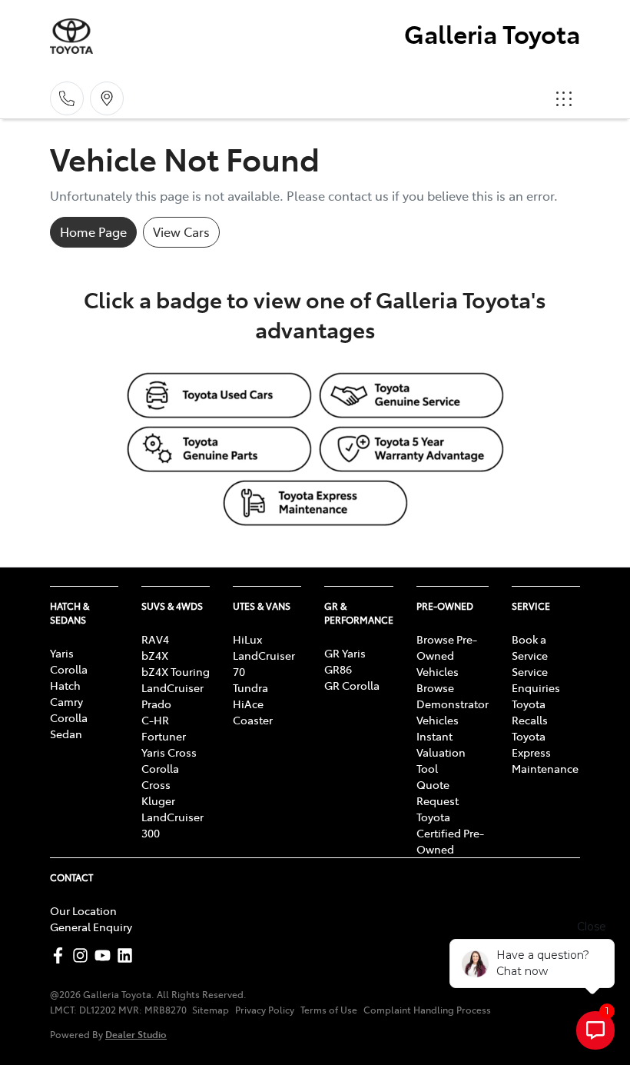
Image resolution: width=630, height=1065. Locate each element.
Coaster (253, 719)
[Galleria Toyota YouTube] (105, 955)
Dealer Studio (136, 1033)
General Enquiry (91, 926)
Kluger (158, 800)
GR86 (338, 669)
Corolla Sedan (69, 725)
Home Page (93, 231)
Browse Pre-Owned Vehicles (446, 655)
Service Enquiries (536, 679)
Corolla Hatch (69, 677)
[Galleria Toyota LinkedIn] (128, 955)
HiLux (247, 639)
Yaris (62, 653)
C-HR (155, 719)
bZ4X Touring (175, 671)
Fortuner (163, 736)
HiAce (248, 703)
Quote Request (437, 792)
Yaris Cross (169, 752)
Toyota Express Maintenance (545, 752)
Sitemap (210, 1009)
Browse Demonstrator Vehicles (452, 703)
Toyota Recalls (530, 711)
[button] (564, 98)
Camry (66, 701)
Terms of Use (328, 1009)
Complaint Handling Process (427, 1009)
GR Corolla (352, 685)
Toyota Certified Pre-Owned (450, 833)
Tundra (250, 687)
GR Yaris (345, 653)
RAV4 (155, 639)
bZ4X (154, 655)
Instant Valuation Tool (441, 752)
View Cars (181, 231)
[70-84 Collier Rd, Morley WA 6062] (106, 98)
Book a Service (530, 647)
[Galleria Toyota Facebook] (61, 955)
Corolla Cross (160, 776)
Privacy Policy (264, 1009)
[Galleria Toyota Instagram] (83, 955)
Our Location (83, 910)
